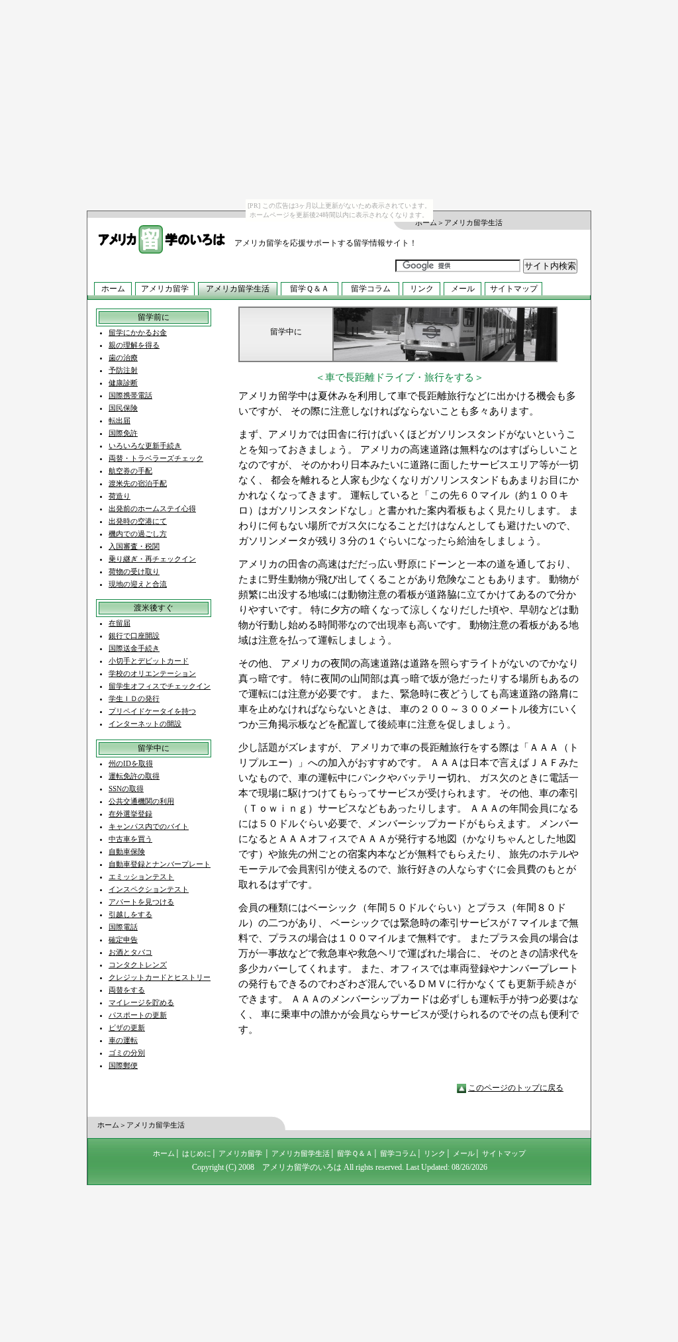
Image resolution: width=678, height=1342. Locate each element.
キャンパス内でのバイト (149, 826)
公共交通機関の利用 (141, 801)
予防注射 (123, 370)
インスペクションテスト (149, 889)
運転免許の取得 (134, 776)
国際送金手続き (134, 648)
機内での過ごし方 (138, 534)
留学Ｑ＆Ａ (309, 288)
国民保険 (123, 408)
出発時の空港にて (138, 521)
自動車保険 (127, 851)
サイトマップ (514, 288)
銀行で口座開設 (134, 636)
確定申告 (123, 939)
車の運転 (123, 1040)
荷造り (119, 496)
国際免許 (123, 433)
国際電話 (123, 927)
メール (463, 288)
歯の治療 (123, 357)
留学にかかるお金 (138, 332)
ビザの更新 (127, 1027)
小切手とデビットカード (149, 661)
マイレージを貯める (141, 1002)
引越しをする (130, 914)
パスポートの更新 (138, 1015)
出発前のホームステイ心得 (152, 508)
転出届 (119, 420)
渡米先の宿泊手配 (138, 483)
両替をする (127, 990)
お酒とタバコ (130, 952)
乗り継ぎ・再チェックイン (152, 559)
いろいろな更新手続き (145, 446)
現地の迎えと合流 (138, 584)
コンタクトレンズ (138, 965)
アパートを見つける (141, 902)
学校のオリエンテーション (152, 673)
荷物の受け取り (134, 571)
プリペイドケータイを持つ (152, 711)
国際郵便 (123, 1065)
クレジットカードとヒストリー (160, 977)
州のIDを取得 (131, 763)
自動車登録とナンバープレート (160, 864)
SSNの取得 (126, 788)
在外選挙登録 (130, 814)
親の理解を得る (134, 345)
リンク (422, 288)
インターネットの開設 (145, 724)
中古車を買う (130, 839)
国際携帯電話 (130, 395)
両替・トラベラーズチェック (156, 458)
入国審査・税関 (134, 546)
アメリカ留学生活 (237, 288)
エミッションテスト (141, 877)
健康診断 (123, 383)
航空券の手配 (130, 471)
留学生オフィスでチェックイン (160, 686)
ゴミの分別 (127, 1053)
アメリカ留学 (165, 288)
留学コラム (371, 288)
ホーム (426, 222)
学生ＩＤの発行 (134, 698)
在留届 (119, 623)
